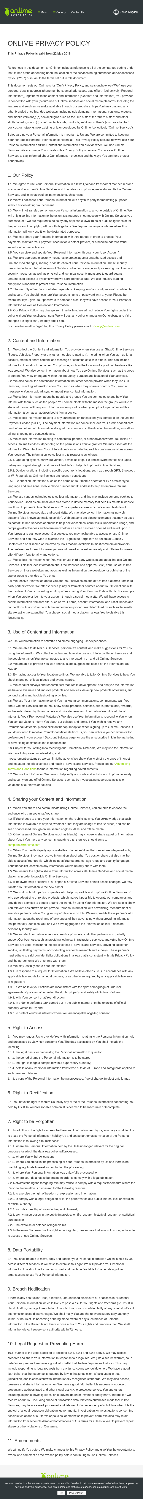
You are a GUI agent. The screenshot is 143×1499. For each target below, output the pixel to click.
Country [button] (61, 12)
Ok (61, 1493)
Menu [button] (43, 12)
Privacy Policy (76, 1493)
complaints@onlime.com (24, 845)
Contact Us (77, 12)
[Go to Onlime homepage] (18, 12)
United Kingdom (129, 12)
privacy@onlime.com (106, 326)
